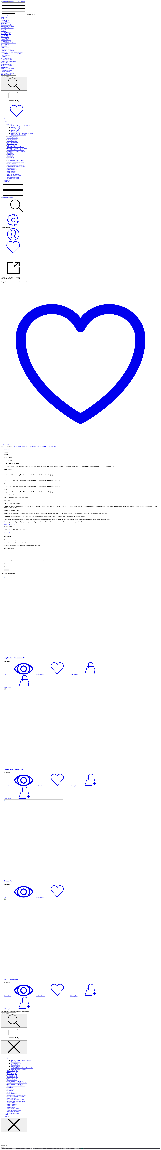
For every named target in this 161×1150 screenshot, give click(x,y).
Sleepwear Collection (6, 25)
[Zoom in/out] (6, 1145)
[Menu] (9, 1)
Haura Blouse (4, 67)
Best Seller (3, 31)
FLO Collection (5, 37)
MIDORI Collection (6, 49)
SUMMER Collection (6, 70)
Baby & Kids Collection (7, 28)
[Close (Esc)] (1, 1145)
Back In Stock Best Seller (7, 73)
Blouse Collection (5, 22)
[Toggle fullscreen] (4, 1145)
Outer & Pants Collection (7, 26)
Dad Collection (5, 19)
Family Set (24, 446)
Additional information (10, 524)
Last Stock (3, 56)
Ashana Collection (5, 71)
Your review (8, 561)
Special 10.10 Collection (7, 68)
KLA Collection (5, 38)
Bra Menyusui (4, 17)
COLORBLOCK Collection (8, 43)
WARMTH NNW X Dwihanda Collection (12, 52)
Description (7, 449)
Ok (82, 1148)
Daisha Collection (5, 55)
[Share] (3, 1145)
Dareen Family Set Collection (8, 61)
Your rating (7, 548)
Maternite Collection (6, 64)
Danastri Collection (6, 74)
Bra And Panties (5, 47)
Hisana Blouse (4, 62)
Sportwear (3, 29)
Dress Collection (5, 23)
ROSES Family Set (50, 446)
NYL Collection (5, 44)
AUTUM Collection (6, 58)
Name (5, 563)
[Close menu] (14, 1047)
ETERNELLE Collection (7, 50)
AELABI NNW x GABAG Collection (11, 53)
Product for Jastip (40, 446)
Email (5, 567)
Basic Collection (5, 16)
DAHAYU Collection (6, 65)
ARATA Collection (6, 32)
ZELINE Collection (6, 40)
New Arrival (4, 46)
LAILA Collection (5, 35)
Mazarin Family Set (6, 41)
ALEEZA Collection (6, 59)
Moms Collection (5, 20)
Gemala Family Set (6, 34)
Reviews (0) (7, 533)
